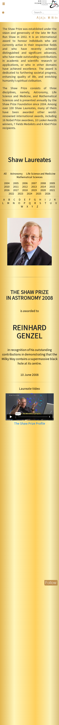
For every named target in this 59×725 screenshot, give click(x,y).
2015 (52, 186)
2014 (43, 186)
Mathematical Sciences (30, 177)
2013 (34, 186)
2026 (47, 193)
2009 (52, 183)
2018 (25, 190)
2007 (34, 183)
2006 (25, 183)
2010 (7, 186)
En (56, 17)
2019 (34, 190)
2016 (7, 190)
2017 (16, 190)
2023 (20, 193)
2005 (16, 183)
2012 (25, 186)
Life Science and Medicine (40, 173)
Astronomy (16, 173)
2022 (11, 193)
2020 (43, 190)
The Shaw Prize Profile (29, 423)
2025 (38, 193)
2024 (29, 193)
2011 (16, 186)
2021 (52, 190)
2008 (43, 183)
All (5, 173)
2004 (7, 183)
